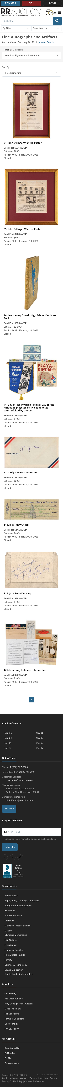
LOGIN (52, 3)
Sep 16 (8, 733)
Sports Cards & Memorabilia (19, 974)
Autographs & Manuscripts (18, 905)
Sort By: (6, 67)
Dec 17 (39, 748)
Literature (9, 920)
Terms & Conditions (14, 1018)
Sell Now (9, 808)
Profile (8, 1058)
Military (8, 930)
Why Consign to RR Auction (19, 1003)
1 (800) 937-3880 (19, 767)
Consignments (12, 1063)
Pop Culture (11, 940)
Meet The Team (13, 1008)
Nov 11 (39, 733)
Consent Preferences (34, 1081)
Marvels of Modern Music (17, 925)
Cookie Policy (11, 1023)
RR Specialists (12, 1013)
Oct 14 (8, 743)
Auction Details (46, 42)
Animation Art (11, 895)
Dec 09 (39, 743)
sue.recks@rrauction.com (19, 780)
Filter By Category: (13, 49)
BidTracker (10, 1053)
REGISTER (10, 3)
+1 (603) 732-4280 (25, 772)
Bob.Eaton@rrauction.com (19, 800)
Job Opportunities (14, 998)
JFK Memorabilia (13, 915)
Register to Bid (12, 1048)
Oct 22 (8, 748)
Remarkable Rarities (15, 954)
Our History (10, 993)
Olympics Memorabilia (16, 935)
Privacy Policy (12, 1028)
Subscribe (10, 847)
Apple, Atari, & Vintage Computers (22, 900)
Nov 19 (39, 738)
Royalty (8, 959)
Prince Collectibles (14, 950)
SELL (31, 3)
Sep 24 (8, 738)
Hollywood (10, 910)
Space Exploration (14, 970)
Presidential (10, 945)
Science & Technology (16, 965)
